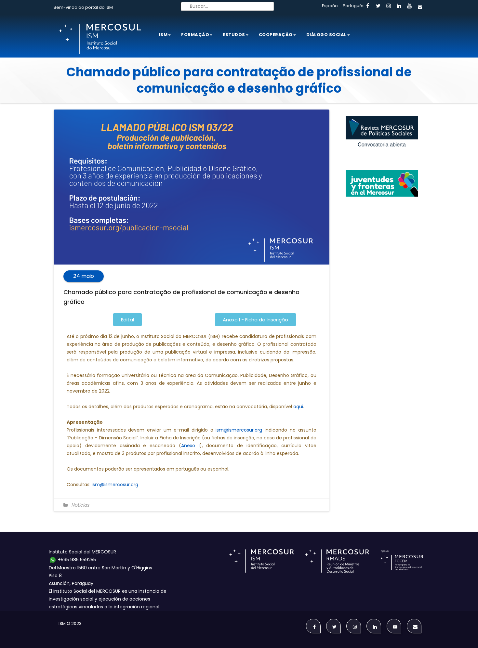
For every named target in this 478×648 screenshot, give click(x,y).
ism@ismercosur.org (239, 430)
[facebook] (367, 6)
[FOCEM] (403, 560)
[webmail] (419, 6)
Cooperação (276, 35)
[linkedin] (399, 6)
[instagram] (388, 6)
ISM (163, 35)
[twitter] (378, 6)
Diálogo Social (326, 35)
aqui (298, 406)
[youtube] (409, 6)
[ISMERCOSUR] (263, 560)
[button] (127, 319)
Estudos (234, 35)
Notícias (80, 505)
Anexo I (190, 445)
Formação (195, 35)
